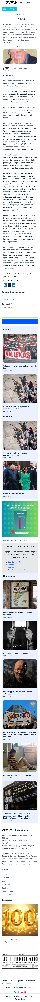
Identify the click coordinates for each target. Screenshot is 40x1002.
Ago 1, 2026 (7, 739)
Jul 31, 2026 (7, 778)
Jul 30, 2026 (7, 820)
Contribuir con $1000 (15, 562)
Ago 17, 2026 (7, 371)
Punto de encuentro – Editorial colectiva (15, 540)
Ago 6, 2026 (7, 617)
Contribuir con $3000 (15, 565)
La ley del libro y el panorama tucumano (18, 775)
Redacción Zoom (20, 69)
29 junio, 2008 (20, 46)
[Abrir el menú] (3, 2)
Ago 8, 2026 (7, 496)
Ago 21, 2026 (6, 942)
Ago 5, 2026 (7, 656)
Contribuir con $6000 (15, 567)
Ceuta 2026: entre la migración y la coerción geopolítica (16, 408)
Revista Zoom (21, 830)
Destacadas (9, 576)
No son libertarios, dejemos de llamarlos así (19, 981)
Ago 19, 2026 (6, 983)
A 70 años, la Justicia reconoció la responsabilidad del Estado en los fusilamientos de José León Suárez (17, 816)
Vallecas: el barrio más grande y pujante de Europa (20, 367)
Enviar (20, 322)
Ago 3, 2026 (7, 696)
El (4, 416)
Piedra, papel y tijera (9, 939)
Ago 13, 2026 (8, 411)
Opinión (7, 329)
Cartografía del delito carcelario (15, 653)
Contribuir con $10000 (16, 570)
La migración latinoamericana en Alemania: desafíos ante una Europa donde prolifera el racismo (20, 734)
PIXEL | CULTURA (9, 9)
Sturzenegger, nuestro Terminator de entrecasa (17, 693)
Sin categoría (20, 14)
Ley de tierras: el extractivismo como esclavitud (17, 613)
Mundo (9, 416)
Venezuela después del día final (15, 494)
